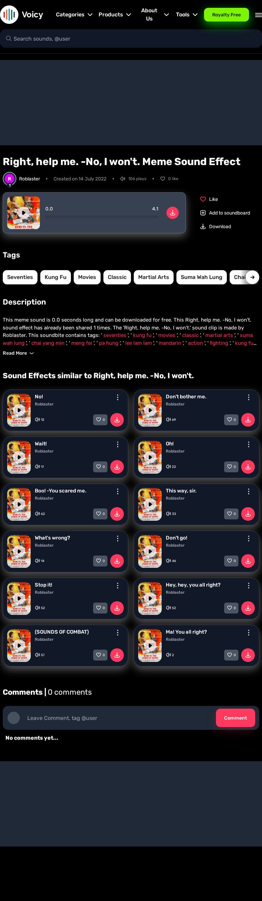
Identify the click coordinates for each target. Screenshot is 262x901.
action (196, 343)
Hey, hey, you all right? (193, 585)
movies (87, 277)
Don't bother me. (186, 396)
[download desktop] (172, 213)
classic (117, 277)
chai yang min (48, 343)
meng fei (82, 343)
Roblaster (44, 404)
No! (39, 396)
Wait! (41, 443)
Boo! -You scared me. (60, 490)
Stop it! (43, 585)
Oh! (170, 443)
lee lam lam (139, 343)
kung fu (56, 277)
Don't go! (176, 538)
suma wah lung (201, 277)
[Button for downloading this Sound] (117, 420)
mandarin (171, 343)
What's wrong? (52, 538)
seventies (20, 277)
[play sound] (23, 213)
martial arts (153, 277)
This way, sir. (181, 490)
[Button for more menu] (117, 397)
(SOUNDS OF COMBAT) (62, 632)
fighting (220, 343)
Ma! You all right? (186, 632)
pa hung (109, 343)
